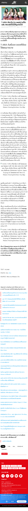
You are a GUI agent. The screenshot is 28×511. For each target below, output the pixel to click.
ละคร (10, 468)
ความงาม (14, 466)
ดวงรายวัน (22, 468)
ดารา (19, 466)
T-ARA (9, 446)
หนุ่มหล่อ (4, 468)
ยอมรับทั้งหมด (22, 501)
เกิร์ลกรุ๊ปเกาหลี (20, 446)
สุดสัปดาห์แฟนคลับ (7, 441)
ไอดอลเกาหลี (4, 449)
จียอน (14, 446)
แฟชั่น (8, 466)
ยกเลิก (12, 501)
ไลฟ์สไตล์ (15, 468)
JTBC (9, 273)
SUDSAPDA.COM (12, 27)
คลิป (3, 466)
